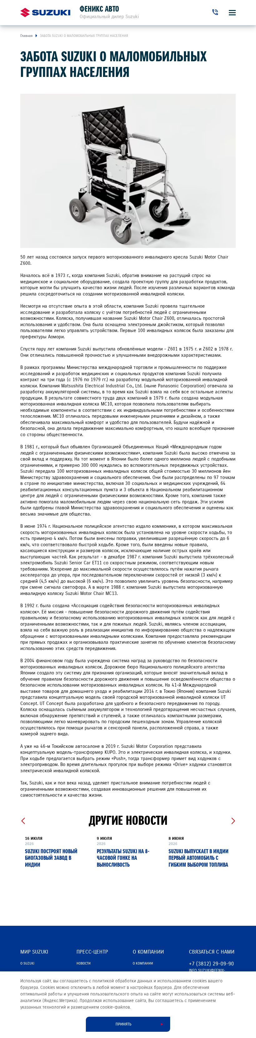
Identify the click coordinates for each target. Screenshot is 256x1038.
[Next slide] (233, 821)
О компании (143, 963)
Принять (123, 1024)
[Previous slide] (23, 821)
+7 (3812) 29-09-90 (211, 963)
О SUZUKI (27, 963)
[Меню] (232, 12)
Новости (83, 963)
